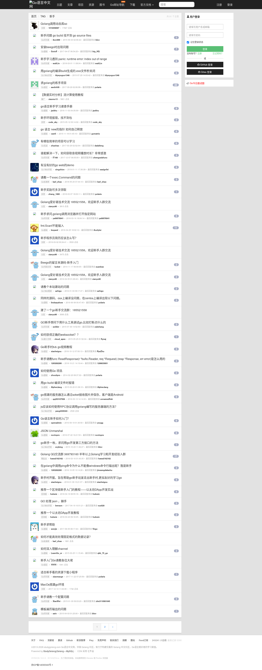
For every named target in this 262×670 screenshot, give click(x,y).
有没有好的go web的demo (57, 165)
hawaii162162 (56, 458)
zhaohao (55, 145)
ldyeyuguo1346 (62, 75)
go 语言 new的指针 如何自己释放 (62, 129)
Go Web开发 (46, 75)
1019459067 (53, 27)
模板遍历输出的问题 (53, 609)
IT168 (55, 157)
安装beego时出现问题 (55, 47)
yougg (100, 422)
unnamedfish (106, 399)
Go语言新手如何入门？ (55, 418)
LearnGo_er (56, 553)
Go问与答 (45, 40)
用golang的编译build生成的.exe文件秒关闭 (68, 71)
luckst (57, 266)
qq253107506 (59, 399)
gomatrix (95, 133)
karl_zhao (57, 181)
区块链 (44, 494)
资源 (91, 4)
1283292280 (56, 363)
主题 (59, 4)
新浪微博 (81, 640)
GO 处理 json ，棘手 (54, 501)
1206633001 (102, 363)
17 (175, 456)
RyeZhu (100, 351)
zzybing (59, 446)
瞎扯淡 (44, 458)
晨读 (60, 640)
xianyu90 (52, 206)
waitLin (56, 63)
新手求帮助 (48, 524)
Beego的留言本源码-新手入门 (59, 262)
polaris (98, 87)
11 (175, 227)
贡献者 (51, 640)
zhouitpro (55, 375)
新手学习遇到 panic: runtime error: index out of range (74, 59)
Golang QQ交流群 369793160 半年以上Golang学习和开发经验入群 (83, 454)
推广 (43, 99)
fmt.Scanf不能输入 (52, 226)
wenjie (54, 528)
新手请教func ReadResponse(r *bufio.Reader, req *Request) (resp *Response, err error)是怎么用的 (103, 359)
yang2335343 (61, 410)
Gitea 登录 (206, 72)
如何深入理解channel (54, 549)
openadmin (56, 422)
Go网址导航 (117, 4)
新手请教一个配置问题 (55, 597)
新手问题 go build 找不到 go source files (66, 35)
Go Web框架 (46, 291)
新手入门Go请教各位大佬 (57, 560)
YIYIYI (53, 564)
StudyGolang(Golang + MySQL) (58, 651)
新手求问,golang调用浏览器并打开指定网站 (68, 214)
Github (69, 640)
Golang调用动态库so (54, 24)
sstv (55, 613)
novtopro (55, 434)
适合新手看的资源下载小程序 (59, 572)
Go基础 (44, 51)
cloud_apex (60, 338)
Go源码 (44, 302)
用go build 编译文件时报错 (57, 383)
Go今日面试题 (197, 83)
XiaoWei (56, 601)
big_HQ (96, 51)
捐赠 (124, 640)
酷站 (133, 640)
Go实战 (44, 145)
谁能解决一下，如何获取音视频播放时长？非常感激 (73, 153)
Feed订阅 (143, 640)
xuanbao (100, 266)
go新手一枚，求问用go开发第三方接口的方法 (69, 443)
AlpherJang (56, 387)
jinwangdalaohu (104, 470)
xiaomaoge (58, 576)
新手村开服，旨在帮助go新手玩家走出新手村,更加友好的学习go (81, 478)
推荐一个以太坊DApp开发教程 (60, 513)
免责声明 (101, 640)
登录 (230, 4)
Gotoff (54, 51)
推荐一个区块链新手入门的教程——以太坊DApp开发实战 (77, 489)
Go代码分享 (46, 267)
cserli (53, 133)
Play (91, 640)
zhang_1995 (54, 194)
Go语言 (44, 87)
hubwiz (53, 493)
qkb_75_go (102, 553)
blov (98, 39)
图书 (102, 4)
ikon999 (56, 39)
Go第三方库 (46, 339)
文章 (70, 4)
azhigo (58, 290)
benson (58, 505)
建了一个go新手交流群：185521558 (64, 310)
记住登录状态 (196, 41)
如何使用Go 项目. (52, 371)
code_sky (52, 122)
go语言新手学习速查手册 (56, 106)
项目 (80, 4)
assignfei (104, 169)
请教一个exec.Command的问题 (61, 177)
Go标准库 (45, 182)
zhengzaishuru (100, 157)
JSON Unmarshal (52, 431)
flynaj (103, 338)
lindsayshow (57, 302)
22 (175, 85)
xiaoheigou (56, 351)
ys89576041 (58, 218)
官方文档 (146, 4)
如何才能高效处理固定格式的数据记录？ (66, 537)
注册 (219, 4)
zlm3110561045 (103, 601)
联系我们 (114, 640)
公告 (43, 206)
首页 (34, 16)
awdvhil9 (55, 87)
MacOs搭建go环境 (52, 584)
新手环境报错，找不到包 (56, 118)
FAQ (41, 640)
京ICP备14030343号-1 (42, 664)
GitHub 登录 (206, 64)
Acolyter (97, 229)
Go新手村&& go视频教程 (56, 347)
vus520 (101, 505)
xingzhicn (60, 169)
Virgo (95, 528)
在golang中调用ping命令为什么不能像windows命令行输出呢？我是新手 (86, 466)
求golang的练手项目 (53, 83)
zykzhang (99, 326)
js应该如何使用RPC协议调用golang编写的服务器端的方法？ (79, 406)
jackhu (54, 110)
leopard (54, 229)
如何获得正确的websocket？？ (60, 335)
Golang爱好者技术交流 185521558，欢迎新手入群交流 (76, 202)
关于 (33, 640)
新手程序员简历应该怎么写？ (59, 238)
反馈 (43, 122)
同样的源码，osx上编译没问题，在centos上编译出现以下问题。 (81, 298)
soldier (56, 326)
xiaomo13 (53, 99)
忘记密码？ (218, 53)
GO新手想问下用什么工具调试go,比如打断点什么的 (73, 322)
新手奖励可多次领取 (53, 190)
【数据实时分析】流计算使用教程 (62, 95)
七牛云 (91, 651)
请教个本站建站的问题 (55, 287)
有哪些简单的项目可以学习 (58, 141)
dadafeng (99, 145)
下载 (132, 4)
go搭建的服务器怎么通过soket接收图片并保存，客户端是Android (82, 395)
